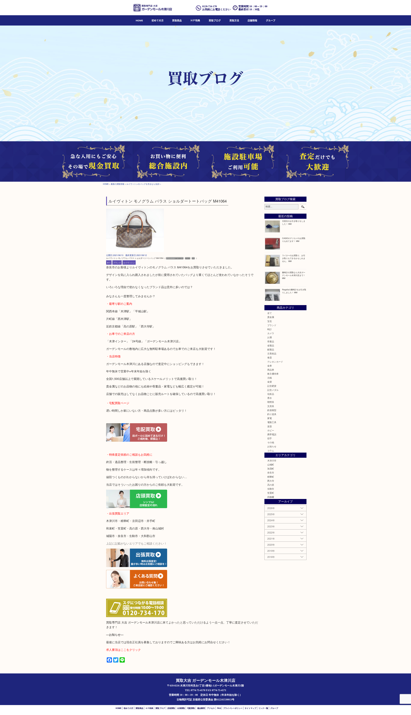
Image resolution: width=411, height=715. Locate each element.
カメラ (270, 333)
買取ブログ (215, 20)
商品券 (270, 369)
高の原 (270, 484)
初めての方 (158, 20)
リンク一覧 (263, 708)
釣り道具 (271, 414)
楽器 (269, 426)
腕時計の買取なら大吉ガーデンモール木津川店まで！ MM (293, 275)
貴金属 (270, 317)
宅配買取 (191, 708)
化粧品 (270, 393)
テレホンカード (275, 361)
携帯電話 (271, 434)
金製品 (270, 345)
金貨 (269, 381)
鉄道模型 (271, 410)
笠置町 (270, 492)
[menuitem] (139, 20)
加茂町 (270, 468)
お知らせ (271, 446)
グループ (270, 20)
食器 (269, 357)
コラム (270, 450)
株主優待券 (273, 373)
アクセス (211, 708)
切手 (269, 438)
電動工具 (271, 422)
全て (109, 262)
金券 (269, 365)
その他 (270, 442)
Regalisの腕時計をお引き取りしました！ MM (294, 291)
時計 (269, 329)
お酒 (269, 337)
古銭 (269, 377)
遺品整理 (201, 708)
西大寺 (270, 480)
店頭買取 (171, 708)
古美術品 (271, 353)
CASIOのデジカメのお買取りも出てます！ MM (293, 239)
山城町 (270, 464)
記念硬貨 (271, 385)
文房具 (270, 406)
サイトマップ (250, 708)
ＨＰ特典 (195, 20)
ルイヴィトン (129, 262)
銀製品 (270, 349)
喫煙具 (270, 401)
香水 (269, 397)
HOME (139, 20)
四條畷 (270, 496)
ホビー (270, 430)
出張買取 (181, 708)
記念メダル (273, 389)
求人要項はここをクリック (123, 649)
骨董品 (270, 341)
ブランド (117, 262)
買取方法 (234, 20)
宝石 (269, 321)
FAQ (219, 708)
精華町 (270, 476)
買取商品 (177, 20)
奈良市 (270, 472)
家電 (269, 418)
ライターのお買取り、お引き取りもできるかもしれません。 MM (293, 258)
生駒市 (270, 488)
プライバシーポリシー (232, 708)
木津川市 (271, 460)
